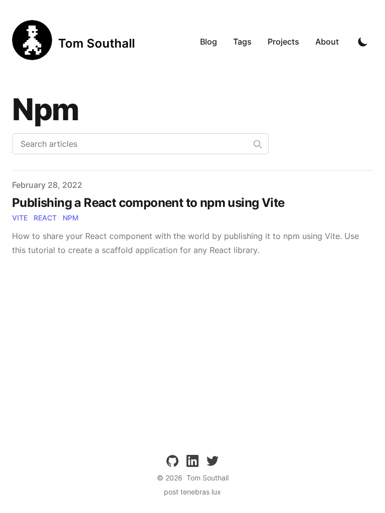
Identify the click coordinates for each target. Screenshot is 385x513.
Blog (208, 42)
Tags (242, 42)
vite (20, 217)
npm (71, 217)
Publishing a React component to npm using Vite (148, 202)
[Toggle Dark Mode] (363, 42)
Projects (283, 42)
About (327, 42)
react (45, 217)
